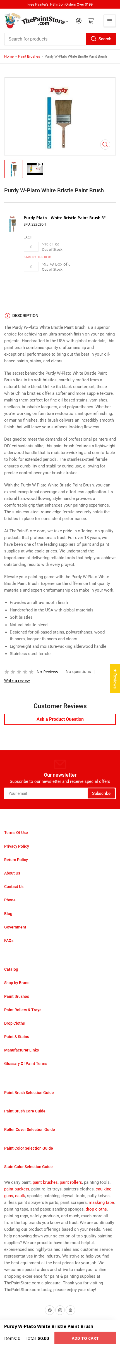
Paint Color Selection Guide (28, 1148)
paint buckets (16, 1189)
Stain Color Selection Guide (28, 1166)
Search (105, 38)
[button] (19, 671)
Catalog (11, 969)
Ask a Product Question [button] (60, 719)
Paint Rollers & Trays (22, 1010)
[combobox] (60, 39)
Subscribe (101, 793)
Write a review (17, 680)
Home (9, 56)
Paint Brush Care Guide (24, 1111)
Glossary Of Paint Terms (25, 1063)
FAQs (8, 940)
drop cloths (96, 1209)
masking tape (101, 1202)
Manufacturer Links (21, 1050)
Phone (10, 900)
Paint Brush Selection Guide (29, 1092)
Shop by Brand (17, 982)
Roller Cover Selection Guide (29, 1129)
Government (15, 927)
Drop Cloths (14, 1023)
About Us (12, 873)
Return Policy (16, 859)
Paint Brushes (29, 56)
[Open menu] (110, 21)
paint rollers (71, 1182)
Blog (8, 913)
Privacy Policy (16, 846)
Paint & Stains (16, 1036)
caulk (20, 1195)
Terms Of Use (16, 832)
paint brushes (45, 1182)
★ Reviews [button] (114, 679)
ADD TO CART (85, 1338)
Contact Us (13, 886)
